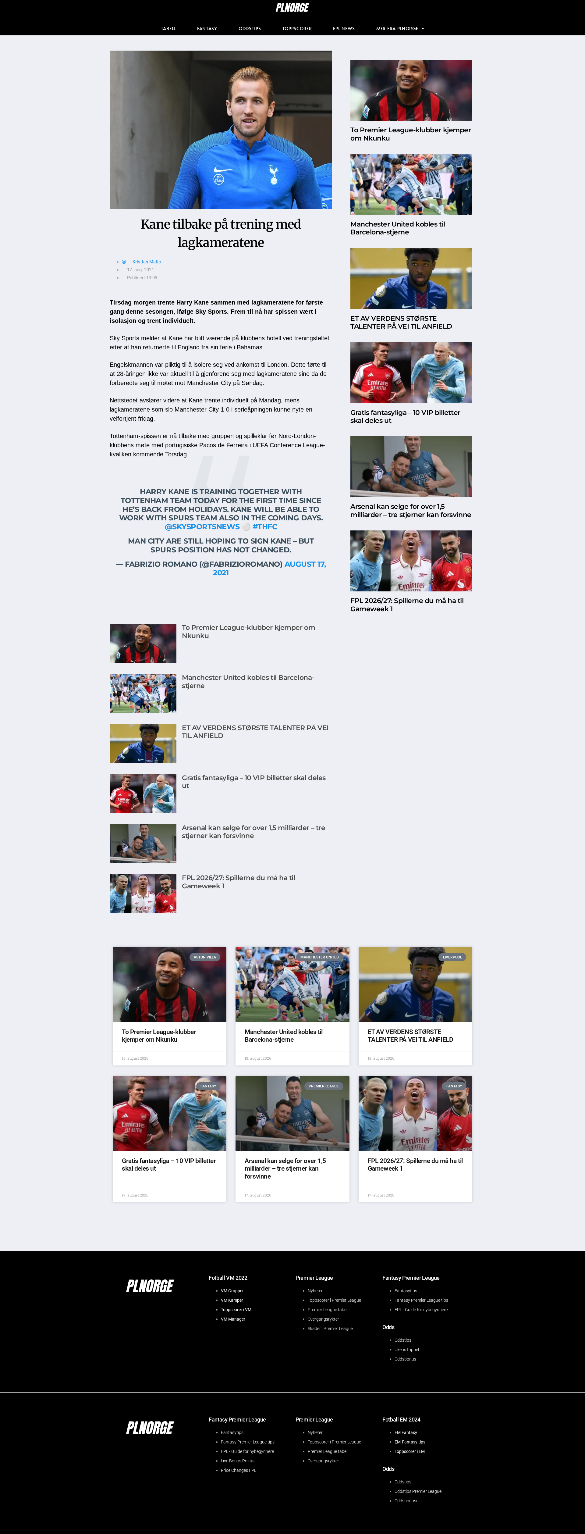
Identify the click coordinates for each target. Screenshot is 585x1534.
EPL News (344, 28)
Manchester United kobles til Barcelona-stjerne (248, 681)
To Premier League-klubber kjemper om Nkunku (248, 631)
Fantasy (207, 28)
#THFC (265, 526)
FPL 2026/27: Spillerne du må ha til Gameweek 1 (238, 882)
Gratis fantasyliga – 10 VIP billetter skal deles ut (254, 782)
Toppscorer (297, 28)
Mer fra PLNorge (397, 28)
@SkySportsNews (202, 526)
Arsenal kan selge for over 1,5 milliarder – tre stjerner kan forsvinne (253, 832)
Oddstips (250, 28)
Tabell (168, 28)
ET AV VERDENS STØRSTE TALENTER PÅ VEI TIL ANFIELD (255, 732)
